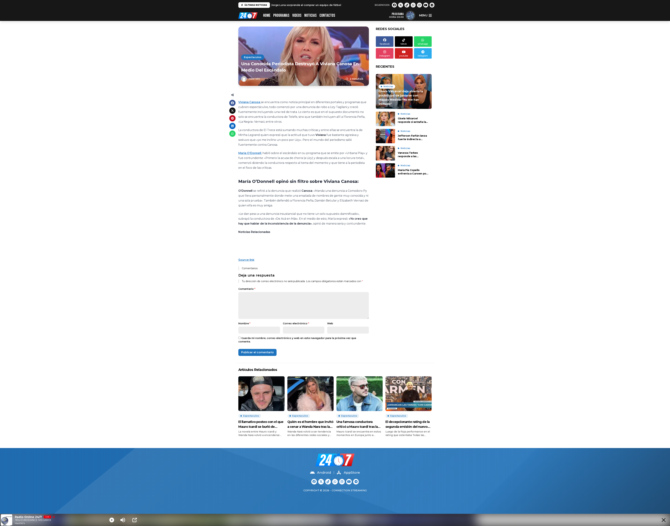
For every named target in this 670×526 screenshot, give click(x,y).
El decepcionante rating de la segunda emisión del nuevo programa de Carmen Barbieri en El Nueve (408, 424)
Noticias (310, 15)
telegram (423, 55)
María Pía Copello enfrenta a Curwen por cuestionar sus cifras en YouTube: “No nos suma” (413, 172)
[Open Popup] (134, 520)
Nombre (244, 323)
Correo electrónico (296, 323)
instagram (384, 55)
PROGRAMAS (281, 15)
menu (423, 15)
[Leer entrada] (404, 91)
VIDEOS (297, 15)
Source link (246, 260)
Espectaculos (252, 57)
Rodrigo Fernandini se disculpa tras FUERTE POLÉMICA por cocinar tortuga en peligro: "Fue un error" (336, 5)
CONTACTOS (327, 15)
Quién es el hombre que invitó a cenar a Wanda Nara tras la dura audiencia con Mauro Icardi (310, 424)
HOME (266, 15)
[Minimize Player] (664, 520)
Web (330, 323)
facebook (385, 44)
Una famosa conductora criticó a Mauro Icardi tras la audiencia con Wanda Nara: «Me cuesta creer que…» (357, 424)
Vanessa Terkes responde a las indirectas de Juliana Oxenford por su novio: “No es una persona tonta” (412, 154)
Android (324, 473)
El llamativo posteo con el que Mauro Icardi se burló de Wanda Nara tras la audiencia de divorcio (260, 424)
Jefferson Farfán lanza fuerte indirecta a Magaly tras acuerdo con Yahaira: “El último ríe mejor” (412, 137)
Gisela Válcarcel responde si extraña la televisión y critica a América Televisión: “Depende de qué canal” (412, 120)
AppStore (352, 473)
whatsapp (423, 44)
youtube (403, 55)
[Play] (112, 520)
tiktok (404, 44)
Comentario (246, 288)
